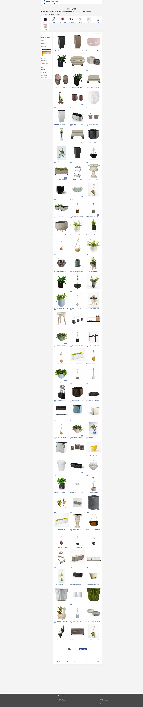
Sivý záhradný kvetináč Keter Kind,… (60, 69)
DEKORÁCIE (87, 3)
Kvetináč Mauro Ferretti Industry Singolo (60, 105)
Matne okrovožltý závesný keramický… (60, 437)
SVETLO (78, 3)
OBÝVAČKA (70, 3)
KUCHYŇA (61, 3)
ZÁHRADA (82, 3)
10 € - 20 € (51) (43, 40)
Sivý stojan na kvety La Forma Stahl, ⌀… (60, 326)
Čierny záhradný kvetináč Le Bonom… (60, 418)
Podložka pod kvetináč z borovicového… (76, 69)
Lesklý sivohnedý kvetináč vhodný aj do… (77, 50)
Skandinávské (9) (44, 77)
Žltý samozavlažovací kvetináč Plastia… (92, 455)
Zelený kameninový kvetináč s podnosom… (77, 271)
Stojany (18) (43, 58)
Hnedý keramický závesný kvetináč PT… (76, 216)
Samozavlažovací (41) (44, 60)
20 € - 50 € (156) (43, 41)
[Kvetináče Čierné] (42, 49)
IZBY (74, 3)
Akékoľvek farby (44, 48)
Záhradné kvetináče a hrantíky (62, 13)
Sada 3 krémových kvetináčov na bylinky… (93, 566)
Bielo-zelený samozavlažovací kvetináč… (77, 363)
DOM (92, 3)
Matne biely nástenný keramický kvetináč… (61, 382)
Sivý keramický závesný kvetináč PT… (60, 253)
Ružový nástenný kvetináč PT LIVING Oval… (93, 50)
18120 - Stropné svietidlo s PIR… (75, 197)
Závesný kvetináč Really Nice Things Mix (93, 639)
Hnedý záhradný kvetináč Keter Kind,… (76, 87)
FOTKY (46, 3)
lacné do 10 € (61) (44, 38)
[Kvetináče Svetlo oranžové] (42, 55)
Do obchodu (63, 51)
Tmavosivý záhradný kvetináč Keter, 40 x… (93, 142)
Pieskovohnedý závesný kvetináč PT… (60, 363)
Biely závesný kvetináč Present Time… (92, 382)
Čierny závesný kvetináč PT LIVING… (76, 345)
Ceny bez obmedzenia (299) (45, 37)
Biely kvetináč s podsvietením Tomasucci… (61, 474)
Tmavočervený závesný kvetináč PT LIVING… (61, 547)
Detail (67, 51)
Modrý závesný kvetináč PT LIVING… (76, 621)
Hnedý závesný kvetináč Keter (91, 161)
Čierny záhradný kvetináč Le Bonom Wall (60, 400)
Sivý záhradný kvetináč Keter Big (59, 216)
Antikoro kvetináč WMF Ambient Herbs (76, 124)
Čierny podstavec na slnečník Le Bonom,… (93, 400)
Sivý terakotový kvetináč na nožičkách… (60, 234)
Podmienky (60, 703)
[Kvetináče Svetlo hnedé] (46, 51)
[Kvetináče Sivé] (50, 51)
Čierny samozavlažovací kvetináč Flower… (61, 197)
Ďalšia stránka (83, 649)
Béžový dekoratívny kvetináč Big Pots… (92, 179)
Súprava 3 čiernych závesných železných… (77, 326)
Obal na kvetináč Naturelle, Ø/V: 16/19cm (76, 234)
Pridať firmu (61, 704)
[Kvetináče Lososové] (50, 53)
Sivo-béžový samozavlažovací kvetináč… (77, 566)
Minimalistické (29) (44, 75)
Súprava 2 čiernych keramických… (59, 639)
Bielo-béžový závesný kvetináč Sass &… (76, 253)
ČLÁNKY (95, 3)
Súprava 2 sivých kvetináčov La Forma (92, 69)
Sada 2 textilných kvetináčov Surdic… (60, 161)
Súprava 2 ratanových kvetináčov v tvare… (77, 510)
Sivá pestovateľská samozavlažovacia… (92, 271)
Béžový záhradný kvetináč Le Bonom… (76, 474)
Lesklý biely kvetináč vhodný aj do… (60, 124)
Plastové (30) (43, 61)
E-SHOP (56, 3)
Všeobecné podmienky (104, 700)
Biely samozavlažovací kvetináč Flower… (93, 418)
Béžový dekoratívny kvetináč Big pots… (76, 529)
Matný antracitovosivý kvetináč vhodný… (76, 161)
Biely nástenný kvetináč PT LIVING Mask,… (93, 105)
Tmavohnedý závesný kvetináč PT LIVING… (61, 271)
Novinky (42, 35)
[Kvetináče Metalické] (46, 49)
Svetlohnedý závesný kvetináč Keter (76, 289)
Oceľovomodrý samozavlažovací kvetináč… (77, 418)
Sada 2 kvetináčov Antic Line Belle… (92, 124)
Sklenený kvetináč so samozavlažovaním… (61, 142)
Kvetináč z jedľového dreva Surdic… (60, 584)
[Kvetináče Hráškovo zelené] (44, 53)
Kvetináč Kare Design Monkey (91, 437)
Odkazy (101, 699)
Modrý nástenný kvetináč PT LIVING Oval (61, 308)
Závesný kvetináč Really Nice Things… (92, 197)
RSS (101, 703)
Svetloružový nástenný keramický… (76, 437)
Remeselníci (61, 699)
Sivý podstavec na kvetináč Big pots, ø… (92, 345)
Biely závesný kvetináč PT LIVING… (76, 308)
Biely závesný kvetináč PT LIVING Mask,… (93, 474)
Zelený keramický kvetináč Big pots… (92, 602)
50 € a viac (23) (43, 43)
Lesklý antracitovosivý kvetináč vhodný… (60, 50)
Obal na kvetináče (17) (44, 63)
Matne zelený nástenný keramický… (60, 345)
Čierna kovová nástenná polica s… (91, 326)
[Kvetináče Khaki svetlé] (48, 51)
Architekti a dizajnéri (62, 700)
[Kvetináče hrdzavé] (42, 53)
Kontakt (101, 697)
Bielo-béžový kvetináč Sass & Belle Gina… (61, 621)
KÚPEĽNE (65, 3)
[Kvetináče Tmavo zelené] (44, 49)
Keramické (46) (43, 64)
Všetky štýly (43, 69)
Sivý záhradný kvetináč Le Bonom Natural (77, 639)
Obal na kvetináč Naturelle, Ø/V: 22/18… (92, 253)
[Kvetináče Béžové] (48, 53)
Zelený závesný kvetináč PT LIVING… (92, 216)
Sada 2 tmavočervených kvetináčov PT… (76, 105)
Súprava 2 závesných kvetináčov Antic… (60, 87)
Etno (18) (42, 70)
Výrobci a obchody (62, 697)
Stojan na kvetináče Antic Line (59, 566)
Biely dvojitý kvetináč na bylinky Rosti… (76, 602)
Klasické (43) (43, 74)
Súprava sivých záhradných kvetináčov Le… (77, 455)
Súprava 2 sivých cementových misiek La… (93, 621)
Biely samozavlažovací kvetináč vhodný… (93, 584)
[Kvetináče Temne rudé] (48, 49)
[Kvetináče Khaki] (42, 51)
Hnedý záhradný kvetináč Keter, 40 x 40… (77, 400)
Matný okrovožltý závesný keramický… (92, 363)
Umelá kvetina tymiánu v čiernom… (92, 234)
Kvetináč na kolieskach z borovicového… (60, 179)
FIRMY (51, 3)
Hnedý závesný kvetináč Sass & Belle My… (93, 529)
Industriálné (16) (43, 72)
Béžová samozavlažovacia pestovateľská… (93, 308)
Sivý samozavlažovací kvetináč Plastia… (93, 289)
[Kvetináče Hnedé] (50, 49)
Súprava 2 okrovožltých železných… (60, 510)
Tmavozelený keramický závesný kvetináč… (93, 547)
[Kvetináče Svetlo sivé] (46, 53)
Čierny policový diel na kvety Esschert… (76, 179)
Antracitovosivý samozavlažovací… (60, 492)
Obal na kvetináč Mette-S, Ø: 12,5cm (92, 510)
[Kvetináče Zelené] (44, 51)
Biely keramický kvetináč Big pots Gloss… (61, 602)
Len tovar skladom (44, 34)
